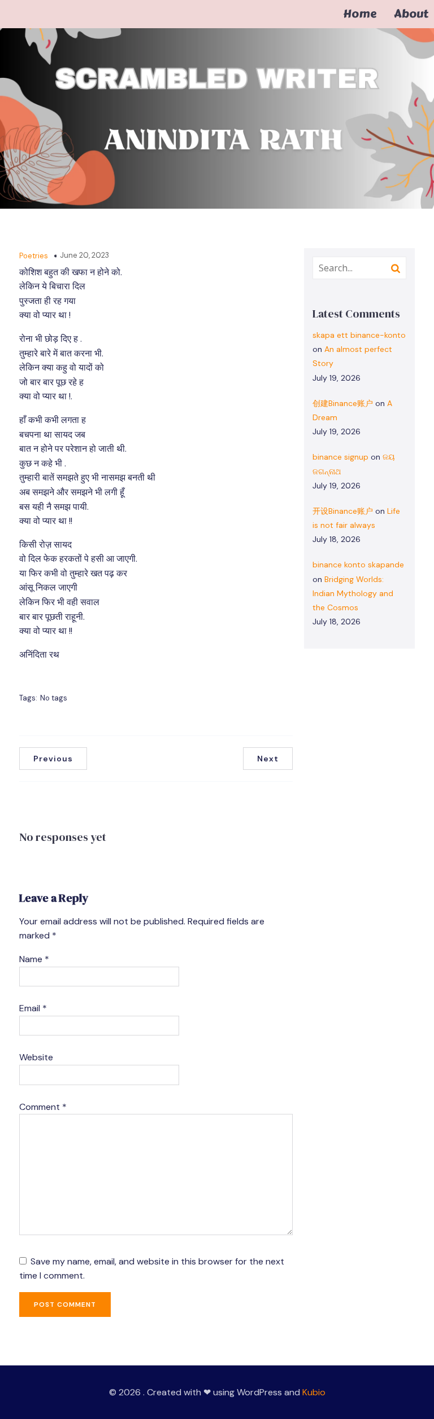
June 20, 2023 (84, 255)
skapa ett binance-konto (359, 335)
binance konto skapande (358, 564)
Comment (43, 1107)
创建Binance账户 (343, 403)
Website (36, 1057)
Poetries (33, 256)
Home (360, 14)
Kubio (314, 1392)
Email (33, 1008)
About (411, 14)
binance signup (340, 457)
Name (34, 959)
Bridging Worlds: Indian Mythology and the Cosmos (353, 593)
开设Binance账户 (343, 511)
